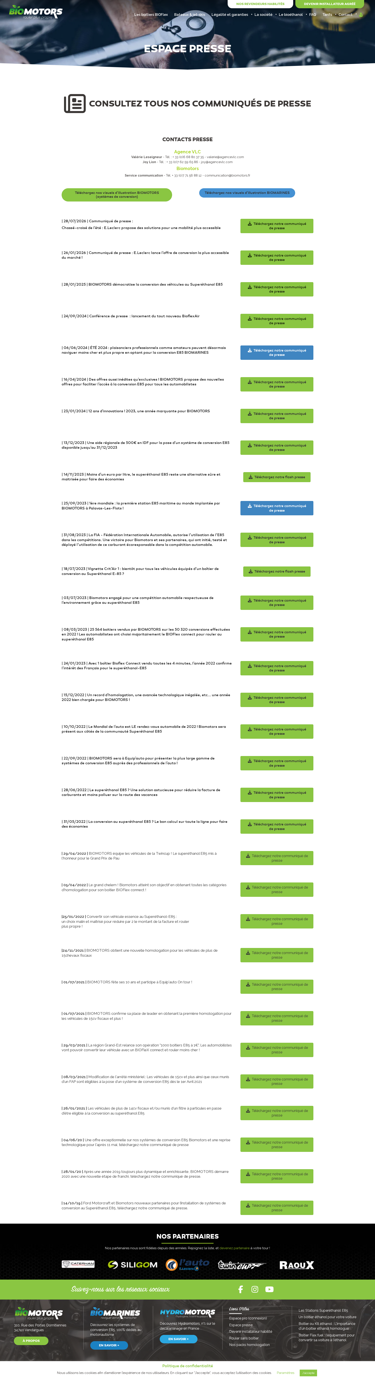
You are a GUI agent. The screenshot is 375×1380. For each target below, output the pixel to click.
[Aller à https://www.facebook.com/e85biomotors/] (241, 1289)
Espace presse (241, 1325)
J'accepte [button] (308, 1373)
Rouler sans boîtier (244, 1338)
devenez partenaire (234, 1248)
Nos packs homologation (249, 1345)
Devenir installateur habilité (250, 1331)
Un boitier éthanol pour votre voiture (327, 1317)
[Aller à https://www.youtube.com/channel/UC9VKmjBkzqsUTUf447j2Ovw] (269, 1289)
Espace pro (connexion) (248, 1318)
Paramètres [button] (285, 1373)
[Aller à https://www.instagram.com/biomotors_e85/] (255, 1289)
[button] (31, 1341)
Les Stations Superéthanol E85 (323, 1310)
